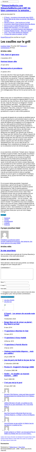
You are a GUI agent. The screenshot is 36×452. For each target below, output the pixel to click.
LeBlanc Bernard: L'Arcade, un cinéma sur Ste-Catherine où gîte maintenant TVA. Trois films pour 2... (18, 404)
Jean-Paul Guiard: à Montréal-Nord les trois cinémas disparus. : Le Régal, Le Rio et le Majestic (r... (19, 414)
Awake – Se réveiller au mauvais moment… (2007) (16, 375)
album (4, 440)
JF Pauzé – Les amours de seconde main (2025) (18, 17)
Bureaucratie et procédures (11, 68)
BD (23, 436)
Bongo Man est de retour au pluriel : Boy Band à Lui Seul (18, 323)
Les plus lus (8, 302)
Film (21, 438)
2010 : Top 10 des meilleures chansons (16, 32)
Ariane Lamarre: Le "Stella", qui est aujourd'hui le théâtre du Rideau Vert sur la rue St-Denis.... (19, 432)
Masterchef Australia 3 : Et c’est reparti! (16, 27)
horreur (12, 440)
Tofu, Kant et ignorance (10, 55)
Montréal (13, 436)
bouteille (29, 438)
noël (16, 436)
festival (6, 438)
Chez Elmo (21, 447)
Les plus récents (9, 300)
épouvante (26, 436)
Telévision (11, 438)
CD (26, 438)
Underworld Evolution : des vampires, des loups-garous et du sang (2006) (16, 242)
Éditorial (8, 37)
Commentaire (5, 267)
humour (9, 436)
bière (6, 436)
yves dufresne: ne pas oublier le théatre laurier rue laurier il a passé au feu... (19, 424)
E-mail (3, 285)
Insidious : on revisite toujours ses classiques (18, 29)
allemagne (20, 436)
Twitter (33, 436)
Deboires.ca (13, 447)
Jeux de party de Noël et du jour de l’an (19, 360)
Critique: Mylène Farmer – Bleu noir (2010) (17, 31)
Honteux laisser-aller (9, 61)
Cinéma (23, 438)
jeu (32, 438)
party (15, 440)
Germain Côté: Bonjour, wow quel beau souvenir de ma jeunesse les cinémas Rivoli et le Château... (19, 395)
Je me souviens (8, 250)
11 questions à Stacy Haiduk (15, 338)
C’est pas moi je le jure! (13, 383)
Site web (3, 289)
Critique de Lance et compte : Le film (15, 34)
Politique (3, 438)
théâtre (18, 438)
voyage (14, 438)
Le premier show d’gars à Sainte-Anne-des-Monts (19, 24)
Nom (3, 282)
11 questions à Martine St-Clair (16, 331)
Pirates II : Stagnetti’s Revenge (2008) (19, 367)
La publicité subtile (10, 240)
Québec (2, 436)
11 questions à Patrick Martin (15, 345)
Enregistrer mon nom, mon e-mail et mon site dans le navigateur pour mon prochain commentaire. (18, 293)
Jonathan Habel (6, 46)
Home (2, 37)
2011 (2, 440)
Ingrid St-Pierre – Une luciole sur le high (17, 22)
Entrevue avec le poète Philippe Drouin (16, 26)
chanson (8, 440)
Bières (30, 436)
